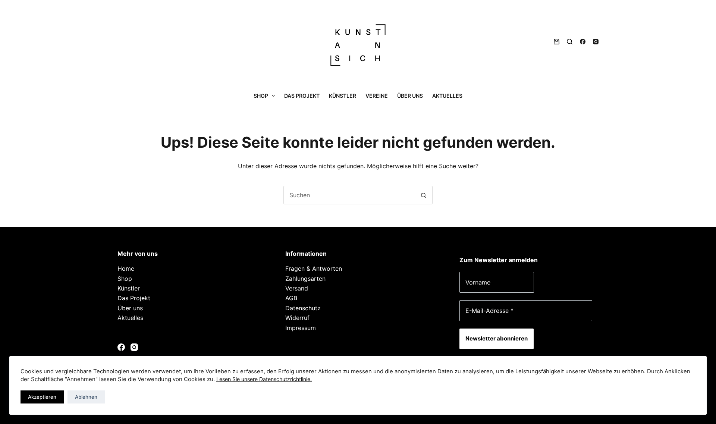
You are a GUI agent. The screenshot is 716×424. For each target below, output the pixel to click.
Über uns (410, 95)
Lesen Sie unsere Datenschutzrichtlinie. (264, 379)
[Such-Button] (423, 195)
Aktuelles (447, 95)
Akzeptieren (42, 397)
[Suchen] (569, 41)
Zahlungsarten (305, 278)
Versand (296, 288)
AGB (291, 298)
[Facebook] (582, 41)
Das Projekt (302, 95)
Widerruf (297, 317)
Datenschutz (303, 308)
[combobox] (349, 195)
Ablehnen (86, 397)
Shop (261, 95)
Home (125, 268)
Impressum (300, 328)
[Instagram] (596, 41)
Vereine (376, 95)
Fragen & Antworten (313, 268)
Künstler (342, 95)
